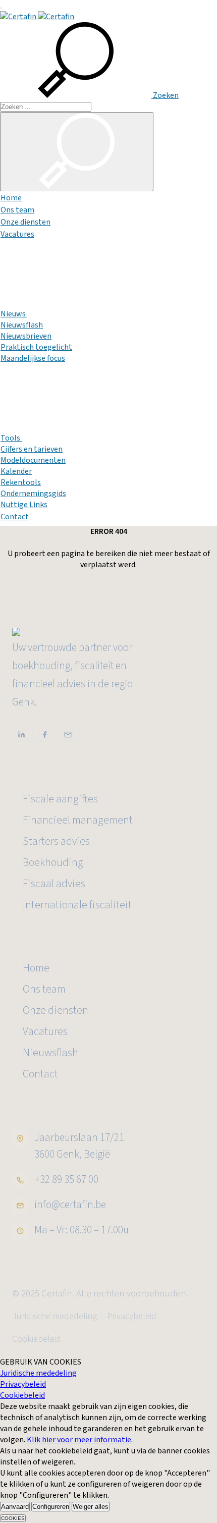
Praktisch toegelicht (36, 347)
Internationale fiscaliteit (77, 905)
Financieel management (78, 820)
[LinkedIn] (21, 735)
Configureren (50, 1506)
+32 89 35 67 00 (66, 1179)
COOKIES (13, 1518)
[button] (89, 95)
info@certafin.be (70, 1204)
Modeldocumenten (33, 460)
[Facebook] (44, 735)
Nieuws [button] (14, 313)
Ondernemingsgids (33, 493)
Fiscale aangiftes (60, 799)
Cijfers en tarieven (32, 449)
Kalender (16, 471)
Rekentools (21, 482)
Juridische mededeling (54, 1316)
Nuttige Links (24, 504)
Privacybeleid (131, 1316)
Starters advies (56, 841)
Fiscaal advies (54, 884)
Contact (15, 516)
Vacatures (17, 234)
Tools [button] (11, 438)
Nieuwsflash (22, 325)
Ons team (17, 209)
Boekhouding (53, 863)
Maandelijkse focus (33, 358)
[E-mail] (68, 735)
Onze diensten (25, 222)
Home (11, 197)
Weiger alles (90, 1506)
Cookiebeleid (36, 1339)
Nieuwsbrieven (26, 336)
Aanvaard (15, 1506)
